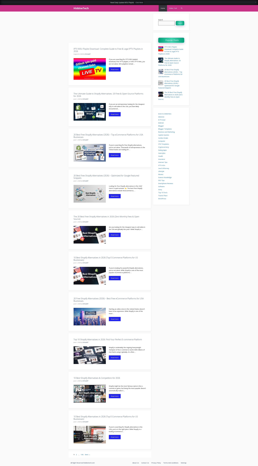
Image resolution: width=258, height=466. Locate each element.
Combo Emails (163, 138)
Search (160, 20)
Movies (160, 174)
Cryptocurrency (163, 147)
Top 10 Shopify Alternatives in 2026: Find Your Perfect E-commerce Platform (108, 339)
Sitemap (183, 463)
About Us (135, 463)
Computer (161, 141)
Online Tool (173, 8)
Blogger (161, 126)
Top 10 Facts (162, 192)
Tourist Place (162, 196)
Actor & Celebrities (164, 114)
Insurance (161, 159)
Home (163, 8)
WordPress (162, 199)
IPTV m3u (161, 165)
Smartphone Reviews (165, 183)
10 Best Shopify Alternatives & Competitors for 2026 (97, 378)
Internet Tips (162, 162)
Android (161, 123)
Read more (115, 69)
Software (161, 186)
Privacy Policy (156, 463)
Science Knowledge (165, 177)
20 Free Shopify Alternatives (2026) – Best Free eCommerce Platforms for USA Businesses (109, 299)
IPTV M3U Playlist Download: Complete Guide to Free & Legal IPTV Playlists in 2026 (108, 50)
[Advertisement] (110, 28)
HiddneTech (81, 8)
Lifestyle (161, 171)
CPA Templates (163, 144)
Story (160, 189)
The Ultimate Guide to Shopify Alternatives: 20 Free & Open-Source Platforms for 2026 (108, 94)
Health (160, 156)
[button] (181, 8)
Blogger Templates (165, 129)
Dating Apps (162, 150)
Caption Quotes (163, 135)
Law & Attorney (163, 168)
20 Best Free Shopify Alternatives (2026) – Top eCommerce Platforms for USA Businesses (108, 135)
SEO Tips (161, 180)
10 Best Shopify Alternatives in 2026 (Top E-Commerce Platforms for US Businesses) (106, 258)
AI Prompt (161, 120)
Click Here (139, 2)
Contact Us (145, 463)
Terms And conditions (170, 463)
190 (82, 454)
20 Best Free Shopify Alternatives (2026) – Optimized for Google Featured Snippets (106, 176)
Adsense (161, 117)
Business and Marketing (166, 132)
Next (87, 454)
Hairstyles (161, 153)
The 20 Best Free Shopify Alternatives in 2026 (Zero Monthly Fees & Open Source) (106, 217)
